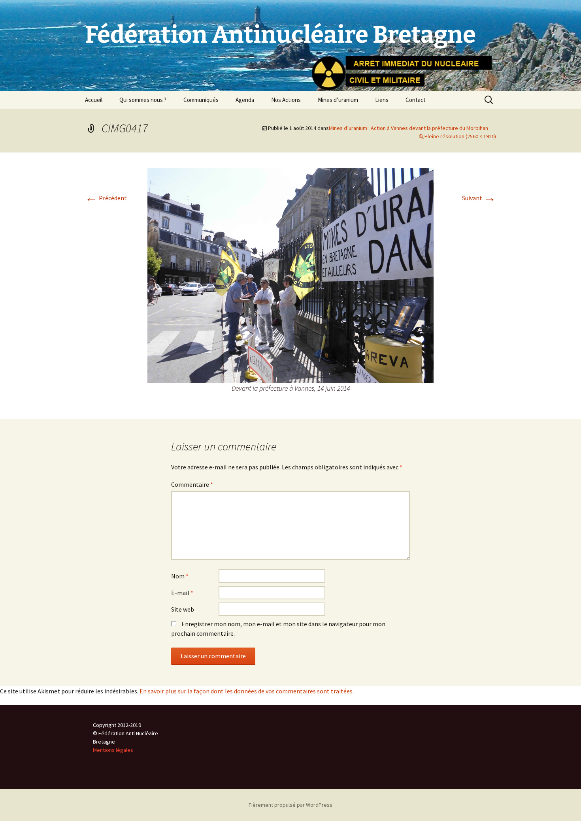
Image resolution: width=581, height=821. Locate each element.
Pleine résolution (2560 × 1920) (460, 136)
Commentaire (192, 484)
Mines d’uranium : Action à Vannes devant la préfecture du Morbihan (408, 128)
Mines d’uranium (338, 100)
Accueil (93, 100)
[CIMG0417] (290, 275)
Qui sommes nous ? (142, 100)
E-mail (182, 593)
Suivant (479, 198)
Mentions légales (113, 749)
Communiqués (201, 100)
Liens (382, 100)
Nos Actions (286, 100)
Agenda (245, 100)
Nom (180, 576)
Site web (182, 609)
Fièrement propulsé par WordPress (290, 804)
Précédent (106, 198)
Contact (416, 100)
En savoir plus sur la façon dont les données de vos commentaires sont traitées (246, 691)
